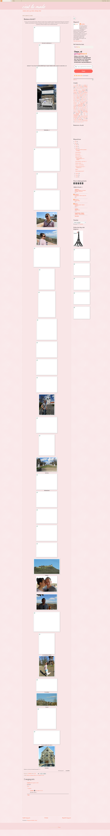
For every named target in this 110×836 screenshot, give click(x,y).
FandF (77, 94)
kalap (78, 101)
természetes (75, 119)
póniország (77, 199)
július (77, 144)
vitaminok (78, 121)
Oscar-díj (86, 108)
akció (77, 86)
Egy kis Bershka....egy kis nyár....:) (81, 161)
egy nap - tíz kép (77, 200)
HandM (82, 98)
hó (79, 99)
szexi (84, 114)
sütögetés (77, 113)
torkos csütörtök (85, 119)
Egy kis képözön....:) (78, 155)
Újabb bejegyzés (26, 818)
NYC (83, 108)
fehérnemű (81, 94)
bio (84, 87)
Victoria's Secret (84, 120)
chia (82, 88)
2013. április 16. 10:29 (34, 782)
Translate (81, 224)
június (77, 146)
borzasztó (76, 88)
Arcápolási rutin (77, 209)
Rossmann (74, 111)
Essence (76, 93)
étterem (83, 93)
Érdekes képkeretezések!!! (79, 171)
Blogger (59, 827)
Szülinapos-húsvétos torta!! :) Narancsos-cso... (80, 167)
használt (74, 99)
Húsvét (76, 169)
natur (78, 107)
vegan (80, 120)
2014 (81, 85)
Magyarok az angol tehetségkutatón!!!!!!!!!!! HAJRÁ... (79, 158)
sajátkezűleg (85, 111)
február (77, 175)
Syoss (84, 113)
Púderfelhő (77, 216)
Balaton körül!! (77, 154)
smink (79, 112)
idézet (86, 99)
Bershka (81, 87)
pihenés (34, 775)
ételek (80, 93)
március (77, 173)
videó (75, 121)
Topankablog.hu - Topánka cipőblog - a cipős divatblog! (79, 213)
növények (74, 108)
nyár (80, 108)
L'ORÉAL (86, 104)
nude (78, 108)
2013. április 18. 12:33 (39, 790)
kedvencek (84, 101)
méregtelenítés (80, 106)
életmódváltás (85, 92)
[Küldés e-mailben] (40, 773)
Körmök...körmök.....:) (79, 163)
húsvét (82, 99)
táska (76, 118)
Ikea (74, 100)
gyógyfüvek (83, 97)
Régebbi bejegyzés (66, 818)
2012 (74, 85)
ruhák (79, 111)
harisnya (85, 98)
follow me (75, 79)
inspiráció (77, 100)
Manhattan (75, 106)
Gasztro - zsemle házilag (79, 164)
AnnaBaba (32, 790)
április (77, 148)
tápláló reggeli (85, 117)
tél (84, 118)
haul (77, 99)
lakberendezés (80, 105)
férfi (85, 94)
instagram (82, 100)
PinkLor (76, 203)
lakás (75, 105)
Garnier (74, 97)
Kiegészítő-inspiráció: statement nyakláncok (79, 205)
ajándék (85, 85)
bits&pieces (77, 189)
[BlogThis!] (41, 773)
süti (86, 112)
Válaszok (29, 788)
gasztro (78, 97)
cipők (74, 90)
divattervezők (75, 91)
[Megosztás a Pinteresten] (45, 773)
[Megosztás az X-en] (43, 773)
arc (75, 87)
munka (74, 107)
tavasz (43, 775)
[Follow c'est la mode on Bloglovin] (78, 246)
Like (86, 105)
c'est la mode (34, 6)
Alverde (80, 86)
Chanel (79, 88)
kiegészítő (82, 103)
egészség (80, 91)
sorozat (84, 112)
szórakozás (40, 775)
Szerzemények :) (78, 152)
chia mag (85, 88)
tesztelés (80, 119)
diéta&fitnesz (79, 90)
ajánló (74, 86)
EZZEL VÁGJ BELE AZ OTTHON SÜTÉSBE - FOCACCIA (80, 191)
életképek (31, 775)
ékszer (85, 91)
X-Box (81, 121)
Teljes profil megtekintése (77, 41)
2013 (77, 85)
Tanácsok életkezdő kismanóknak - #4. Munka (81, 150)
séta (37, 775)
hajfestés (78, 98)
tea (82, 118)
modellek (85, 106)
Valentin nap (76, 120)
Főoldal (46, 818)
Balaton (28, 775)
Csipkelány (29, 782)
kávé (80, 101)
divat (83, 90)
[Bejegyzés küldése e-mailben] (38, 773)
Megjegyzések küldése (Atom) (32, 820)
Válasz (28, 786)
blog (86, 87)
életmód (79, 92)
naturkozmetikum (83, 107)
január (77, 176)
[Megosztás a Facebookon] (44, 773)
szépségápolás (76, 114)
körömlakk (80, 104)
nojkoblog (76, 209)
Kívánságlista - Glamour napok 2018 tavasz (80, 196)
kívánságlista (75, 104)
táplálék (80, 117)
